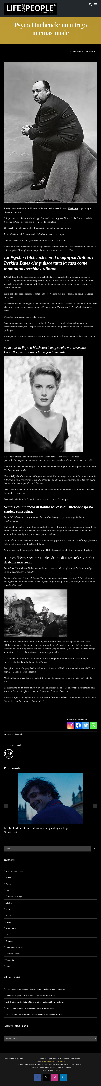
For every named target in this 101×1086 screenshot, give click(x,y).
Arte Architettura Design (15, 871)
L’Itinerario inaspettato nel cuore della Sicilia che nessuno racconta (30, 995)
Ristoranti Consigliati (16, 896)
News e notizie (11, 928)
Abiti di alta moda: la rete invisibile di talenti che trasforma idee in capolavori (35, 1001)
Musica (8, 921)
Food (7, 890)
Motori (8, 915)
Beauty (8, 877)
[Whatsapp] (93, 724)
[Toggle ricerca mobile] (90, 4)
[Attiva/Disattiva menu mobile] (95, 4)
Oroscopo (9, 940)
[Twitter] (85, 724)
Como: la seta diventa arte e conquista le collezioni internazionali (30, 1008)
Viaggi (8, 966)
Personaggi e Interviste (13, 733)
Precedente (78, 51)
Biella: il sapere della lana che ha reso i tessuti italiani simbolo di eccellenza (34, 1014)
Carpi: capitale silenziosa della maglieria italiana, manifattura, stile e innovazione (36, 989)
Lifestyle (9, 902)
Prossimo (90, 51)
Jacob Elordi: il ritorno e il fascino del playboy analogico (37, 827)
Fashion (8, 883)
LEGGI (57, 1069)
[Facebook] (78, 724)
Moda (8, 909)
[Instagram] (70, 724)
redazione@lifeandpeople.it (53, 1061)
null (7, 934)
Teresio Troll (13, 745)
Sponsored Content (13, 953)
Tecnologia (10, 959)
